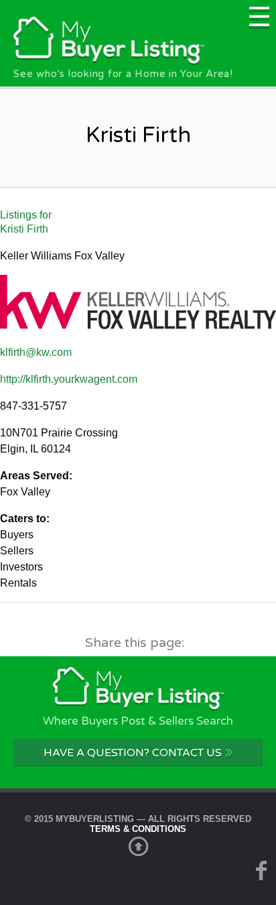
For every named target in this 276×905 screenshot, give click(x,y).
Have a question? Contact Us (138, 751)
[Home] (108, 61)
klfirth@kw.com (36, 352)
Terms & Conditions (138, 829)
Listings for (26, 222)
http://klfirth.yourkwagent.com (68, 379)
